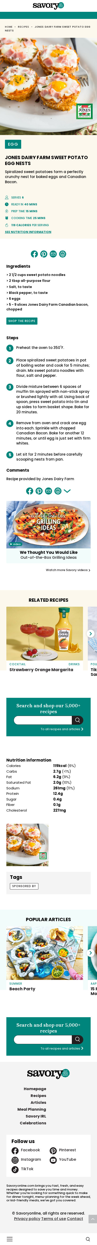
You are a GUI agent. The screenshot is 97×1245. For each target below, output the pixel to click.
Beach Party (22, 989)
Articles (38, 1102)
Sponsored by (24, 886)
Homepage (35, 1089)
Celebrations (33, 1123)
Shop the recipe (21, 322)
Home (9, 27)
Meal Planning (31, 1109)
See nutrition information (28, 232)
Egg (13, 144)
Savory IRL (36, 1116)
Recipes (23, 27)
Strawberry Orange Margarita (41, 670)
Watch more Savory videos (67, 570)
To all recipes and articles (61, 729)
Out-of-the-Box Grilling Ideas (48, 557)
